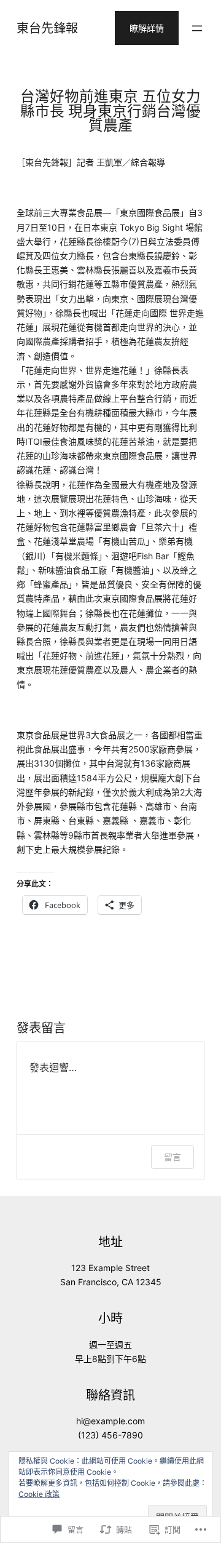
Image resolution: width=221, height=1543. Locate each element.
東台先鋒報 (47, 28)
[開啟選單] (197, 28)
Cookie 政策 (39, 1494)
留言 (172, 1157)
